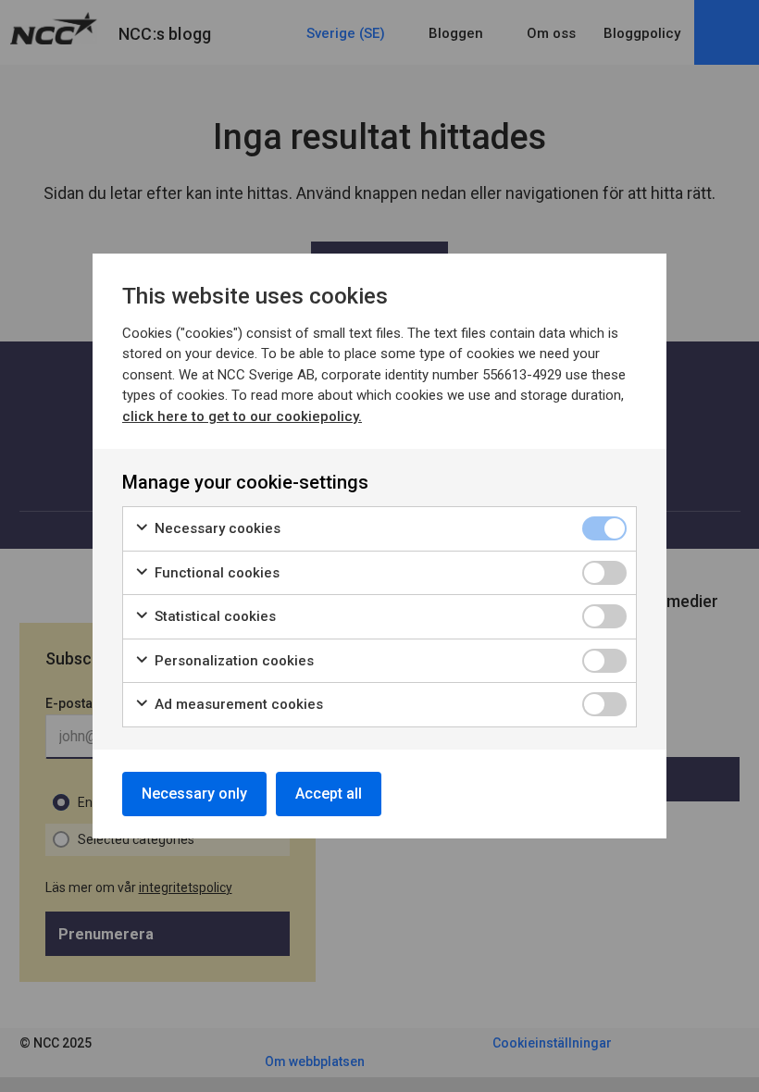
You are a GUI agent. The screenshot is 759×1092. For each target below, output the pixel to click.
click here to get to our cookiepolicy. (242, 416)
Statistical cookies (213, 616)
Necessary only (194, 793)
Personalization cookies (232, 660)
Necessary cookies (215, 528)
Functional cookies (215, 573)
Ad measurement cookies (237, 704)
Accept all (328, 793)
